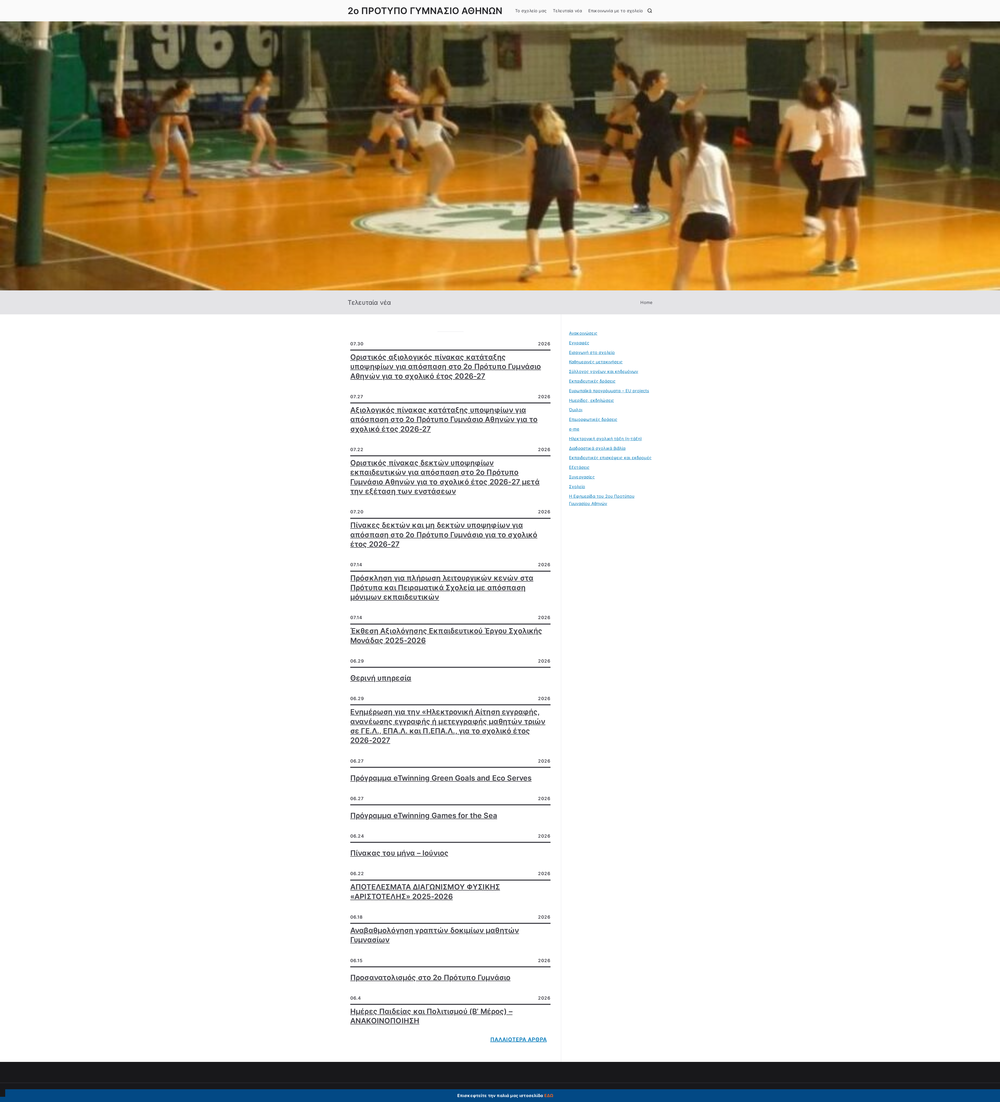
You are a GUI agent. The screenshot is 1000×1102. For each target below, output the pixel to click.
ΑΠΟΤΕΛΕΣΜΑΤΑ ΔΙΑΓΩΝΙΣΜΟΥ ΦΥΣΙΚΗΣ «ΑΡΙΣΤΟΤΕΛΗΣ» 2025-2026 (425, 891)
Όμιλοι (575, 409)
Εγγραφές (579, 342)
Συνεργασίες (582, 477)
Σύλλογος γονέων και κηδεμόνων (603, 371)
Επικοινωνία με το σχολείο (615, 10)
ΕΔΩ (548, 1095)
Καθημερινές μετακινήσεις (596, 361)
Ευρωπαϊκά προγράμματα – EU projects (609, 390)
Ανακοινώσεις (583, 333)
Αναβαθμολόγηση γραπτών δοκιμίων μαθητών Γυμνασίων (434, 935)
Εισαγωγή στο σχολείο (592, 352)
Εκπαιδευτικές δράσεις (592, 381)
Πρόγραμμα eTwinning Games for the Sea (423, 815)
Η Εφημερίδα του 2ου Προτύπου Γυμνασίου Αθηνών (601, 500)
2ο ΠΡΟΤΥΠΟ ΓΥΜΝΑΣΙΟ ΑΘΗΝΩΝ (425, 10)
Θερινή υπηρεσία (380, 678)
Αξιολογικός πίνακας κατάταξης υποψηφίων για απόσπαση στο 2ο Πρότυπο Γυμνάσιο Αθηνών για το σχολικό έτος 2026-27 (444, 419)
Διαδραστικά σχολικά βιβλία (597, 448)
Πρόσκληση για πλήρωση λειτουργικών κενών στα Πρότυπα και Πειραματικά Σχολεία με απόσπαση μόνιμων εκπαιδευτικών (441, 587)
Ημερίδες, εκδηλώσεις (591, 400)
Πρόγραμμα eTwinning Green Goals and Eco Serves (441, 778)
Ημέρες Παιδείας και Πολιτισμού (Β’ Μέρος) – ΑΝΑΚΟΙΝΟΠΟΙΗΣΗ (431, 1016)
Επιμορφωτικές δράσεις (593, 419)
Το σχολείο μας (531, 10)
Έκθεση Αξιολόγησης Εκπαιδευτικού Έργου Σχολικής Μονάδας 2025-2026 (446, 635)
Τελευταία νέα (567, 10)
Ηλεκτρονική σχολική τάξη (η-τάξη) (605, 438)
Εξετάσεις (579, 467)
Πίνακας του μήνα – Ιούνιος (399, 853)
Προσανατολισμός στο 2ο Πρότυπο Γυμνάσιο (430, 977)
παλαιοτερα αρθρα (518, 1039)
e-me (574, 429)
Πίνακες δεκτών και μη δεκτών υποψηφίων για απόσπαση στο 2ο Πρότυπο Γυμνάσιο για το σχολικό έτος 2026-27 (444, 535)
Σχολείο (577, 486)
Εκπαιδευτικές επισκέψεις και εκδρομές (610, 457)
